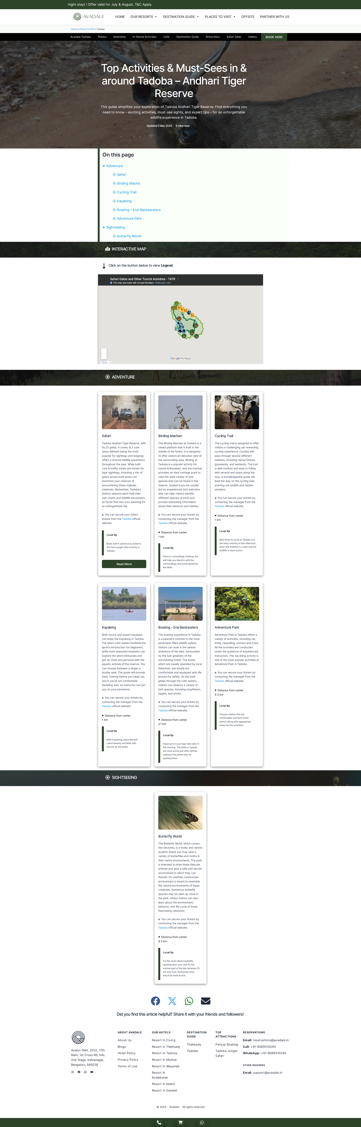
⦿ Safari (119, 174)
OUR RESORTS (141, 17)
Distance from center (174, 532)
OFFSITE (247, 17)
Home (74, 29)
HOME (120, 17)
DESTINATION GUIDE (179, 17)
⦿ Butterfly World (127, 236)
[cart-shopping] (180, 1122)
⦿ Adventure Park (127, 218)
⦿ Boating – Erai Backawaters (137, 210)
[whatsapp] (202, 1122)
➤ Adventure (112, 166)
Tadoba (126, 518)
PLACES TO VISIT (218, 17)
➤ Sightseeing (113, 227)
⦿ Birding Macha (126, 183)
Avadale (174, 1106)
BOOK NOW (274, 37)
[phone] (159, 1122)
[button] (124, 564)
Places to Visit (87, 29)
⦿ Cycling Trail (125, 192)
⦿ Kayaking (122, 201)
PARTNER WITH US (274, 17)
